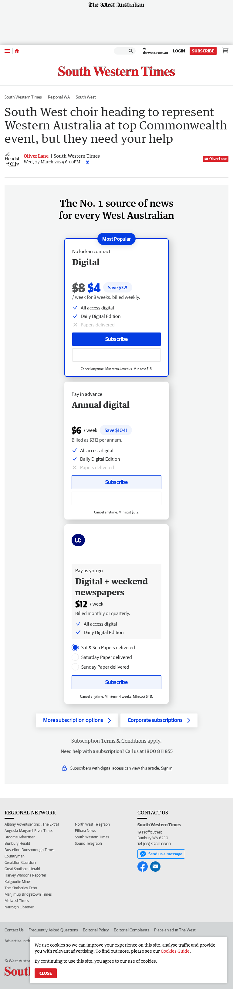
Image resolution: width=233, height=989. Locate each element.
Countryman (15, 856)
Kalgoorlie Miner (18, 881)
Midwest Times (17, 900)
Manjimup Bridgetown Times (28, 894)
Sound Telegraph (88, 843)
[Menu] (7, 50)
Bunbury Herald (17, 843)
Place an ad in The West (175, 929)
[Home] (16, 51)
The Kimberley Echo (21, 888)
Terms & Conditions (123, 741)
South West (86, 97)
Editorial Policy (96, 929)
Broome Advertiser (20, 837)
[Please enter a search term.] (131, 51)
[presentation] (75, 647)
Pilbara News (85, 830)
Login (179, 50)
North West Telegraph (92, 824)
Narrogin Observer (19, 907)
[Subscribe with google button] (116, 355)
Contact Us (14, 929)
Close (45, 973)
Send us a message (165, 853)
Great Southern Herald (22, 869)
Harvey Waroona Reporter (25, 875)
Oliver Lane (218, 159)
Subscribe (203, 50)
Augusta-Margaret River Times (29, 830)
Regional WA (59, 97)
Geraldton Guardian (20, 862)
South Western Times (23, 97)
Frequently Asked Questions (53, 929)
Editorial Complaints (131, 929)
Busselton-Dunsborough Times (29, 849)
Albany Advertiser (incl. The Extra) (32, 824)
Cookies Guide (175, 951)
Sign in (166, 768)
